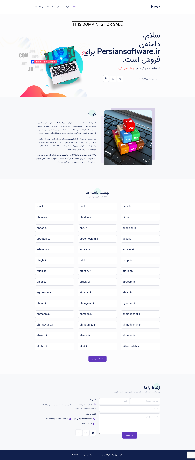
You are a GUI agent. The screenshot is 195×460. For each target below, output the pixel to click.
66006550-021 (83, 418)
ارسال (127, 435)
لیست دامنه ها (53, 6)
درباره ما (66, 6)
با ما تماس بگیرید (125, 68)
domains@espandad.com (57, 418)
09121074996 (86, 423)
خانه (74, 6)
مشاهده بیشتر (97, 358)
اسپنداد (91, 454)
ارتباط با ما (39, 6)
